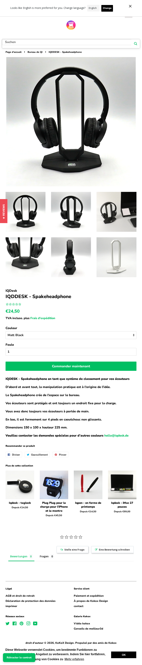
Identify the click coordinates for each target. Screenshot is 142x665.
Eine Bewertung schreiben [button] (114, 549)
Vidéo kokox (82, 623)
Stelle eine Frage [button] (74, 549)
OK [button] (124, 654)
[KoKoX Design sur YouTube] (35, 624)
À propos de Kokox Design (91, 601)
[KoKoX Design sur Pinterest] (21, 624)
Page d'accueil (13, 52)
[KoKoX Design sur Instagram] (28, 624)
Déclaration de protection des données (30, 601)
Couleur (11, 328)
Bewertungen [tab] (18, 556)
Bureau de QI (35, 52)
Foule (10, 345)
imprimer (11, 606)
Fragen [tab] (44, 556)
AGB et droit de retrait (20, 596)
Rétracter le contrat (19, 657)
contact (78, 606)
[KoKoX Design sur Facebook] (14, 624)
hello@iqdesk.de (116, 435)
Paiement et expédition (89, 596)
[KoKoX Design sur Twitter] (8, 624)
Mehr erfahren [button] (74, 659)
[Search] (135, 43)
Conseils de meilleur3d (88, 628)
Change (107, 8)
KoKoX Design (64, 643)
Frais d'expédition (42, 318)
